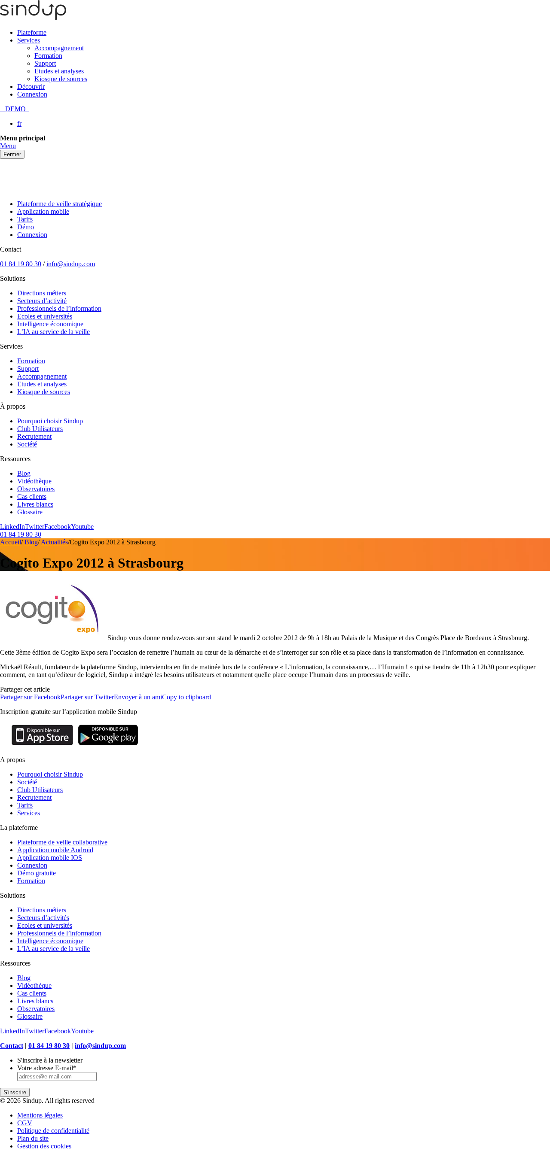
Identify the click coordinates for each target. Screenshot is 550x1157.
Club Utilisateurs (40, 428)
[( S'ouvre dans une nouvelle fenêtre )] (42, 745)
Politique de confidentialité (53, 1130)
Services (28, 40)
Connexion (32, 94)
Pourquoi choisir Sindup (50, 421)
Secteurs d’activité (42, 300)
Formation (48, 55)
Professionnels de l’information (59, 308)
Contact (11, 1045)
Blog (24, 473)
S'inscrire (14, 1092)
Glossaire (30, 512)
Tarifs (25, 219)
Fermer (12, 154)
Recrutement (34, 436)
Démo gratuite (36, 873)
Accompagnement (59, 48)
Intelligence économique (50, 324)
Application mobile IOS (49, 857)
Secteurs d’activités (43, 917)
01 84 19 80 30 (20, 263)
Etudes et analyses (59, 71)
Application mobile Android (55, 849)
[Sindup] (33, 17)
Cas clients (31, 496)
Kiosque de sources (60, 78)
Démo (25, 227)
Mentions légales (40, 1115)
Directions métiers (41, 293)
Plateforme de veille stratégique (59, 203)
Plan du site (33, 1138)
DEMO (14, 108)
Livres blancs (35, 504)
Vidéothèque (34, 481)
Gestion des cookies (44, 1146)
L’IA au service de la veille (53, 331)
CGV (24, 1123)
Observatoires (36, 488)
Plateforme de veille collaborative (62, 842)
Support (45, 63)
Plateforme (31, 32)
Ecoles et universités (44, 316)
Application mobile (43, 211)
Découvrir (31, 86)
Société (27, 444)
